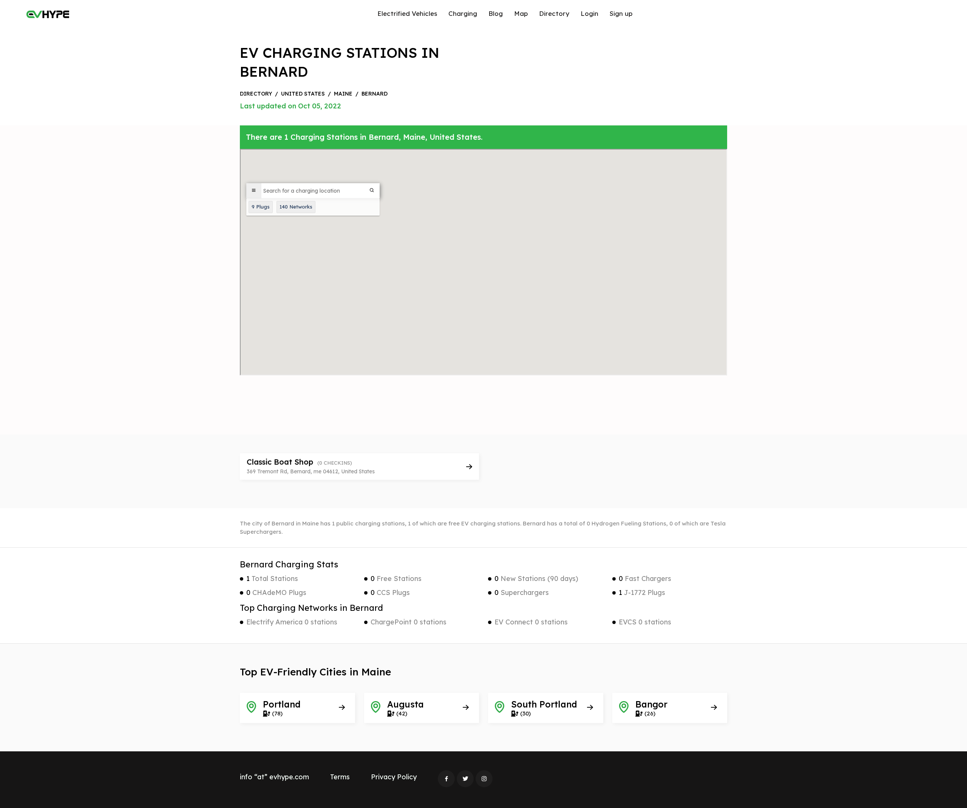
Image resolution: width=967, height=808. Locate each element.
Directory (554, 13)
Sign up (621, 13)
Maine (343, 93)
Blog (495, 13)
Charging (462, 13)
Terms (340, 776)
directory (256, 93)
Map (521, 13)
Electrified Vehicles (407, 13)
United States (303, 93)
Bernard (374, 93)
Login (589, 13)
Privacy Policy (394, 776)
